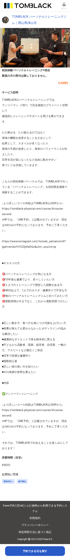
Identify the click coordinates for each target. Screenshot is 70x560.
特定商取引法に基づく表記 (35, 532)
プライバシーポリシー (35, 525)
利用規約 (35, 518)
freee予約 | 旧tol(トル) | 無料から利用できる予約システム (35, 508)
